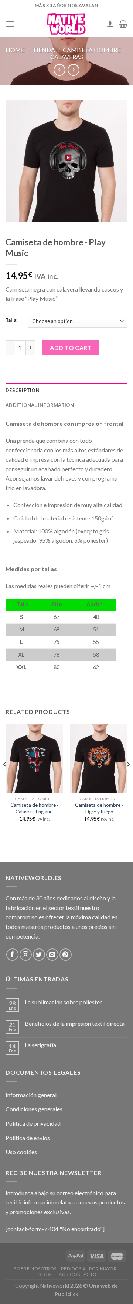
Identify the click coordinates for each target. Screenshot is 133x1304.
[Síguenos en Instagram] (26, 954)
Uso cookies (21, 1151)
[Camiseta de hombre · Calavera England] (34, 758)
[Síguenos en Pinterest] (65, 954)
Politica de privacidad (33, 1123)
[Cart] (123, 24)
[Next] (128, 779)
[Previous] (5, 779)
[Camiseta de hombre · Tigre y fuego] (98, 758)
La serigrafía (40, 1044)
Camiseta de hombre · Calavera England (34, 808)
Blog (45, 1274)
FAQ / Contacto (77, 1274)
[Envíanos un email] (52, 954)
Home (15, 49)
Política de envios (28, 1137)
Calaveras (66, 56)
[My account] (110, 24)
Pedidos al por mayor (89, 1268)
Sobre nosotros (35, 1268)
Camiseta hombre (91, 49)
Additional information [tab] (40, 405)
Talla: (11, 320)
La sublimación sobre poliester (63, 1001)
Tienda (44, 49)
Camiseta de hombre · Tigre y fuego (99, 808)
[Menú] (10, 24)
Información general (31, 1094)
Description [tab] (23, 390)
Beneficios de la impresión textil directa (75, 1023)
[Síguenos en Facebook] (12, 954)
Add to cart (71, 347)
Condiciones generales (34, 1108)
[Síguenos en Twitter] (39, 954)
